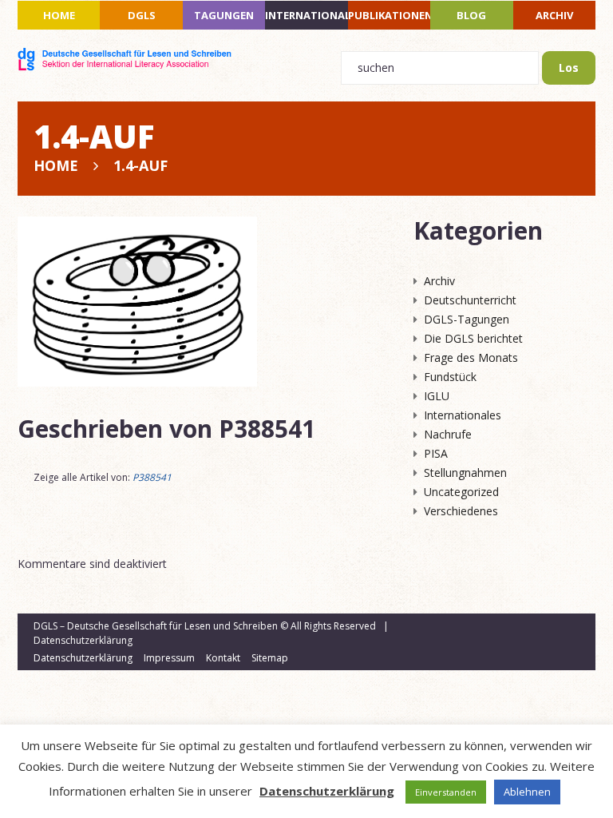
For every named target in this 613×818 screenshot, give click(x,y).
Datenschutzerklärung (83, 640)
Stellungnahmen (465, 472)
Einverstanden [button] (446, 792)
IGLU (436, 395)
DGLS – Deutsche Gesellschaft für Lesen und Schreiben (156, 626)
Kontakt (223, 658)
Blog (471, 15)
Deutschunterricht (470, 300)
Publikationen (389, 15)
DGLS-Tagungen (466, 319)
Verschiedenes (461, 510)
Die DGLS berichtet (473, 338)
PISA (436, 453)
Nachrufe (448, 434)
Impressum (169, 658)
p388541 (267, 428)
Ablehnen (527, 791)
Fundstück (450, 376)
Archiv (554, 15)
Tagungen (224, 15)
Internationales (306, 15)
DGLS (142, 15)
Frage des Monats (471, 357)
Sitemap (269, 658)
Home (59, 15)
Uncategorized (461, 491)
